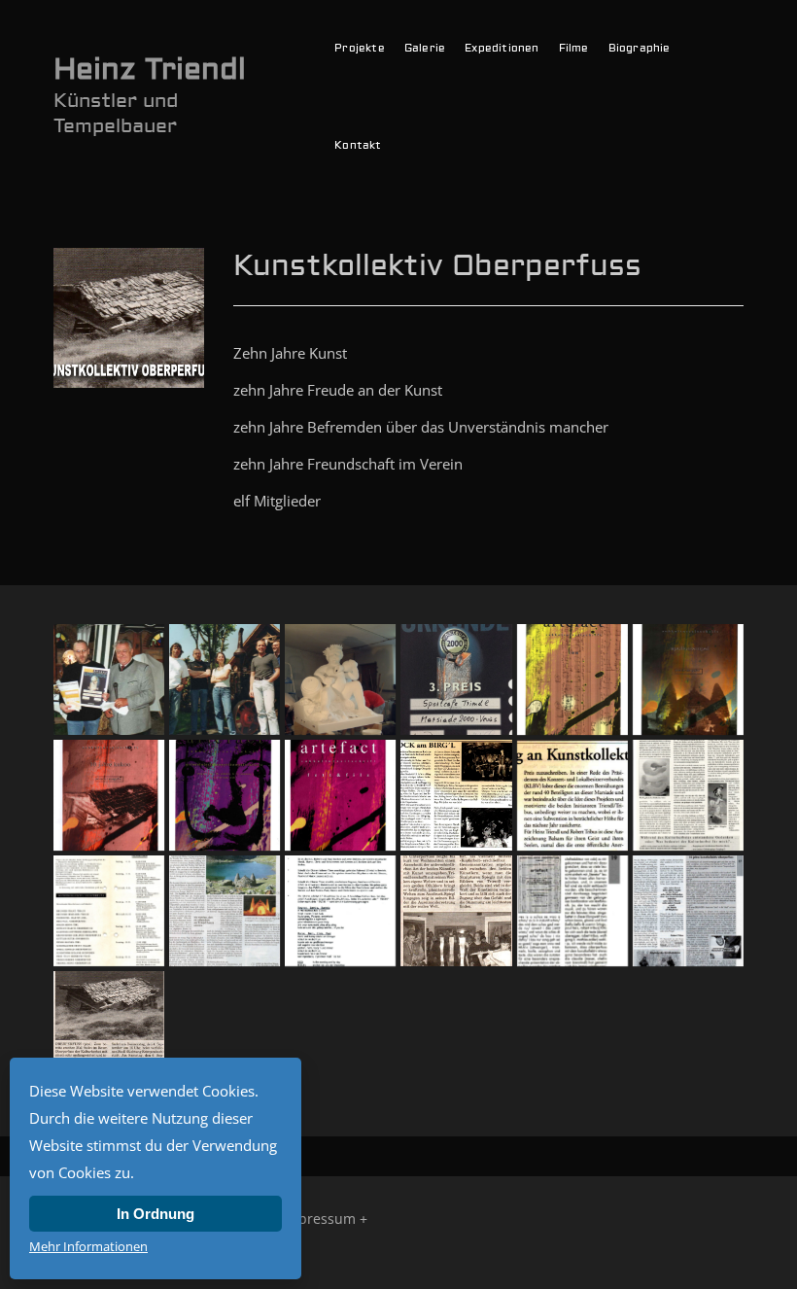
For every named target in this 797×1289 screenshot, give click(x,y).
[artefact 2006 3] (688, 679)
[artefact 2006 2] (108, 795)
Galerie (424, 48)
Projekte (359, 48)
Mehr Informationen (88, 1246)
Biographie (639, 48)
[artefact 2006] (572, 679)
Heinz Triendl (149, 69)
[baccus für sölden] (340, 679)
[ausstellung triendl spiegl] (340, 910)
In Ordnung (155, 1213)
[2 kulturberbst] (108, 1026)
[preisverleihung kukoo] (572, 795)
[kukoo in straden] (224, 679)
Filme (574, 48)
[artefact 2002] (340, 795)
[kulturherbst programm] (108, 910)
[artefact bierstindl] (572, 910)
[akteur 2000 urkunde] (455, 679)
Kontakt (357, 145)
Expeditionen (501, 48)
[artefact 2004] (224, 795)
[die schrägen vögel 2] (224, 910)
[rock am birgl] (455, 795)
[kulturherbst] (688, 795)
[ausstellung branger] (455, 910)
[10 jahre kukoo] (688, 910)
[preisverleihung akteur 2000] (108, 679)
